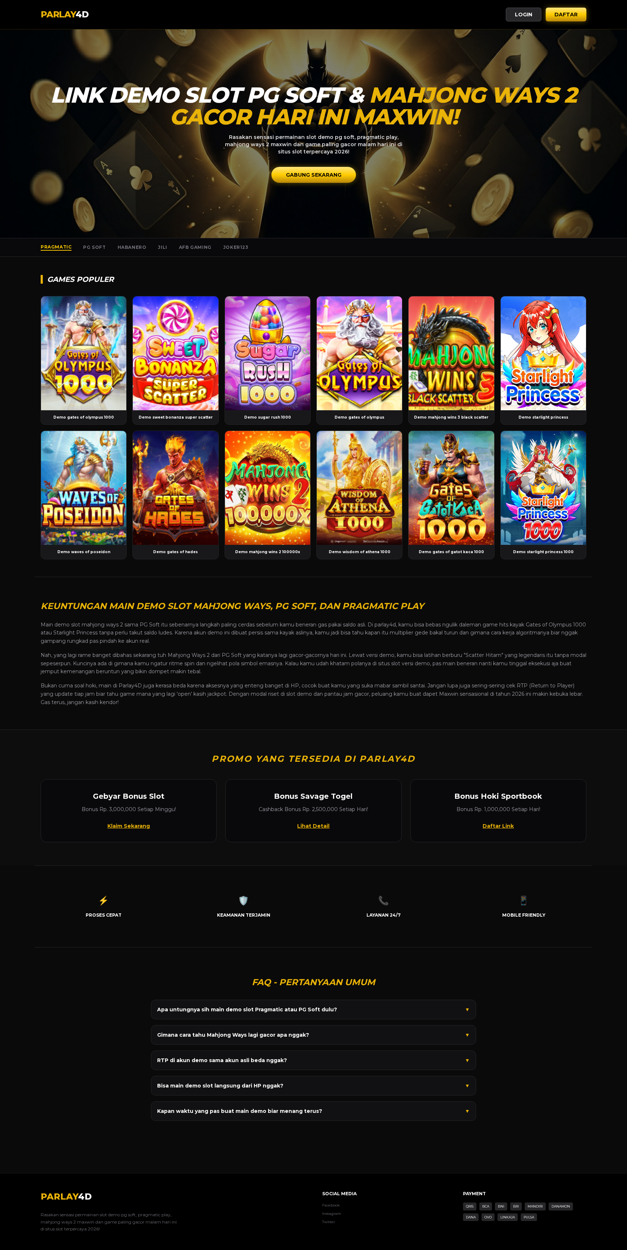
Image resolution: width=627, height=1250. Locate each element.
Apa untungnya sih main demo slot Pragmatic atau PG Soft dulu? (313, 1009)
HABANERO (132, 247)
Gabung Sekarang (313, 175)
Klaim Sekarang (128, 826)
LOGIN (523, 14)
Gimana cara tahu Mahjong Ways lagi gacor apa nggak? (313, 1035)
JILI (162, 247)
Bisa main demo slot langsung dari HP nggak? (313, 1085)
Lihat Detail (313, 826)
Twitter (328, 1222)
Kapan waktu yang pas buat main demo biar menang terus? (313, 1111)
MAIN (83, 353)
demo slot (67, 624)
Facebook (331, 1205)
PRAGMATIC (56, 247)
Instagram (331, 1213)
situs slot (389, 663)
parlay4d (385, 624)
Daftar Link (498, 826)
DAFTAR (566, 14)
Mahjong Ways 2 (189, 655)
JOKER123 (236, 247)
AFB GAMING (195, 247)
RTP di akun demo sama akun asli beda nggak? (313, 1060)
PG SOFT (94, 247)
